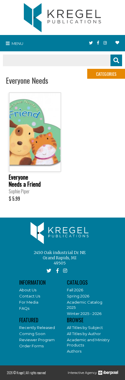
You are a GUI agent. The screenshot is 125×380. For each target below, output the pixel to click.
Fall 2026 (75, 290)
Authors (74, 351)
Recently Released (37, 327)
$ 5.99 (14, 198)
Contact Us (29, 296)
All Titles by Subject (85, 327)
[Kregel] (62, 16)
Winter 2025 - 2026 (84, 313)
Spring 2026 (78, 296)
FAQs (24, 308)
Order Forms (31, 346)
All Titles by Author (84, 333)
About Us (27, 290)
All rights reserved (36, 372)
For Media (28, 302)
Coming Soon (32, 333)
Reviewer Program (37, 339)
